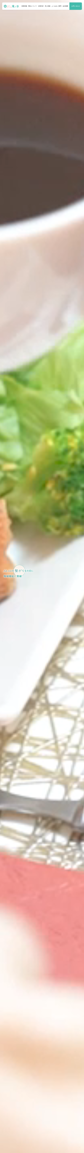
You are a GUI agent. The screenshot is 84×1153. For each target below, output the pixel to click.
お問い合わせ (75, 6)
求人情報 (47, 6)
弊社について (32, 6)
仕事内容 (41, 6)
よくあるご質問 (56, 6)
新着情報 (24, 6)
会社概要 (65, 6)
